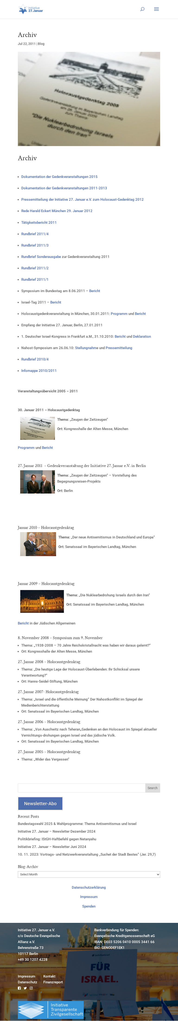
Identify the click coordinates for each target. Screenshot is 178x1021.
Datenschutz (27, 982)
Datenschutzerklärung (89, 887)
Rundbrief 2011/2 (35, 268)
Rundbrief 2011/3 (35, 245)
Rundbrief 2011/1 (35, 279)
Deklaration (142, 336)
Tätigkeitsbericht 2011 (39, 222)
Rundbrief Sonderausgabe (41, 257)
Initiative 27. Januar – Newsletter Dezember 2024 (56, 831)
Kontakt (49, 976)
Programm (119, 314)
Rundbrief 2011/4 (35, 234)
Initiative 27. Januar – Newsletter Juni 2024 (52, 847)
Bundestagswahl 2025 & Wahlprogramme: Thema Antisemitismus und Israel (77, 824)
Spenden (88, 906)
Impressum (89, 897)
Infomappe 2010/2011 (39, 371)
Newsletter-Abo (40, 803)
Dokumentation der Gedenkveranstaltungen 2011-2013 (64, 188)
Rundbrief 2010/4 (35, 359)
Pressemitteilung (119, 348)
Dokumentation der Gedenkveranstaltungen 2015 (59, 177)
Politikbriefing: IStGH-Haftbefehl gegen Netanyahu (57, 839)
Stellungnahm (85, 348)
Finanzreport (53, 982)
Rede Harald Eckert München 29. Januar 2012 (56, 211)
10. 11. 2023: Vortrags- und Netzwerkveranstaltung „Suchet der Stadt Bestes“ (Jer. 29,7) (87, 854)
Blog (41, 44)
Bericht (94, 291)
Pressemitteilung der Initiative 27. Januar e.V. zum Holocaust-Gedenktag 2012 (82, 199)
